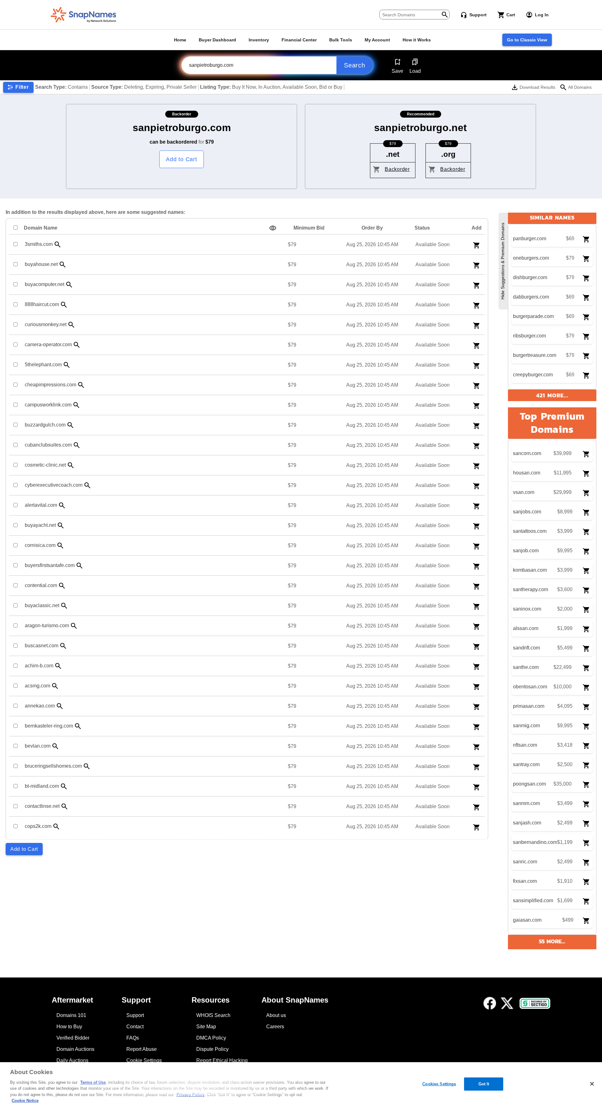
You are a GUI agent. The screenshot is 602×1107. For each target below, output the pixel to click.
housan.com (526, 472)
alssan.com (525, 628)
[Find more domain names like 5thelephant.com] (66, 365)
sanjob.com (526, 550)
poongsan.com (529, 784)
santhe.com (526, 667)
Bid (309, 227)
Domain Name (40, 227)
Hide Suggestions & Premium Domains (502, 261)
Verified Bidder (72, 1038)
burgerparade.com (533, 316)
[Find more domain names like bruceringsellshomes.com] (86, 766)
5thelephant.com (43, 364)
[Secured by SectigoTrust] (535, 1003)
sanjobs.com (527, 511)
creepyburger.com (533, 374)
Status (422, 227)
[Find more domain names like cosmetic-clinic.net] (70, 465)
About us (276, 1015)
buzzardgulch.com (45, 424)
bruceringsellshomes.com (53, 766)
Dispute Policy (212, 1049)
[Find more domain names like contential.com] (62, 586)
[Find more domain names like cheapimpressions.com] (81, 385)
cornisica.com (40, 545)
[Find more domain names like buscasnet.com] (63, 646)
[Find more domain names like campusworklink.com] (76, 405)
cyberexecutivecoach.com (53, 485)
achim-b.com (39, 665)
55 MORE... (552, 941)
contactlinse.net (42, 806)
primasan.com (528, 706)
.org (448, 154)
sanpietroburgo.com (182, 127)
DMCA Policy (211, 1038)
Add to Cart (181, 159)
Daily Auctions (72, 1060)
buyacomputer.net (44, 284)
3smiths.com (39, 244)
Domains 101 (71, 1015)
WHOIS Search (213, 1015)
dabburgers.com (531, 296)
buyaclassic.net (42, 605)
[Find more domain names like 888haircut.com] (64, 305)
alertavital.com (41, 505)
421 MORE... (552, 395)
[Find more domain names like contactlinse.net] (64, 806)
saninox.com (527, 609)
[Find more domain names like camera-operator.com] (76, 345)
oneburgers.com (531, 258)
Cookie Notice (25, 1100)
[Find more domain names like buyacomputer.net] (69, 285)
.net (392, 154)
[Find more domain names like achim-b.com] (58, 666)
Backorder (397, 169)
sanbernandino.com (535, 842)
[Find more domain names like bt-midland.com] (64, 786)
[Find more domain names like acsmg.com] (55, 686)
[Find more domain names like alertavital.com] (62, 505)
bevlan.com (37, 746)
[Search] (445, 14)
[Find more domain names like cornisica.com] (60, 545)
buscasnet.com (41, 645)
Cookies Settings (439, 1084)
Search (354, 65)
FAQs (132, 1038)
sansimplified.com (533, 900)
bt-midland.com (42, 786)
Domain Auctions (75, 1049)
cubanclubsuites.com (48, 445)
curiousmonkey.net (45, 324)
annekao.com (40, 705)
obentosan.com (530, 686)
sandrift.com (526, 647)
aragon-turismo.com (47, 625)
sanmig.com (526, 725)
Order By (372, 227)
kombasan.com (530, 570)
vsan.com (523, 492)
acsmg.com (37, 685)
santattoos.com (530, 531)
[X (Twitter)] (507, 1003)
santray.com (526, 764)
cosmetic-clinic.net (45, 465)
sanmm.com (526, 803)
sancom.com (527, 453)
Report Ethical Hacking (222, 1060)
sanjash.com (527, 822)
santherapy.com (530, 589)
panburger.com (529, 238)
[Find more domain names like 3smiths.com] (57, 244)
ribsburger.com (529, 335)
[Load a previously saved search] (415, 62)
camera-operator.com (48, 344)
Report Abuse (141, 1049)
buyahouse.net (41, 264)
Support (135, 1015)
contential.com (41, 585)
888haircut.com (42, 304)
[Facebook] (489, 1003)
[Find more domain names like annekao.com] (59, 706)
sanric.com (525, 861)
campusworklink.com (48, 404)
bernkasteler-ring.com (49, 725)
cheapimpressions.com (50, 384)
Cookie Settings (144, 1060)
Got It (483, 1084)
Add (477, 227)
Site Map (206, 1026)
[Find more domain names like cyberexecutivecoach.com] (87, 485)
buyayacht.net (40, 525)
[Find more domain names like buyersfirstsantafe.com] (79, 566)
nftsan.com (525, 745)
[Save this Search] (397, 62)
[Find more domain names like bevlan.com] (55, 746)
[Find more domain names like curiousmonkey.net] (71, 325)
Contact (135, 1026)
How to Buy (69, 1026)
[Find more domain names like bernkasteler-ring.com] (78, 726)
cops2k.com (38, 826)
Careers (275, 1026)
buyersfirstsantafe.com (50, 565)
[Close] (592, 1084)
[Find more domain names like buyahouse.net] (62, 264)
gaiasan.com (527, 920)
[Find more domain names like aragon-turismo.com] (74, 626)
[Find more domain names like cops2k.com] (56, 826)
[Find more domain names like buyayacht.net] (60, 525)
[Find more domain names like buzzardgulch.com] (70, 425)
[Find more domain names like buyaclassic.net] (64, 606)
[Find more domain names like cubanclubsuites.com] (76, 445)
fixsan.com (525, 881)
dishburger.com (530, 277)
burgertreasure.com (534, 355)
